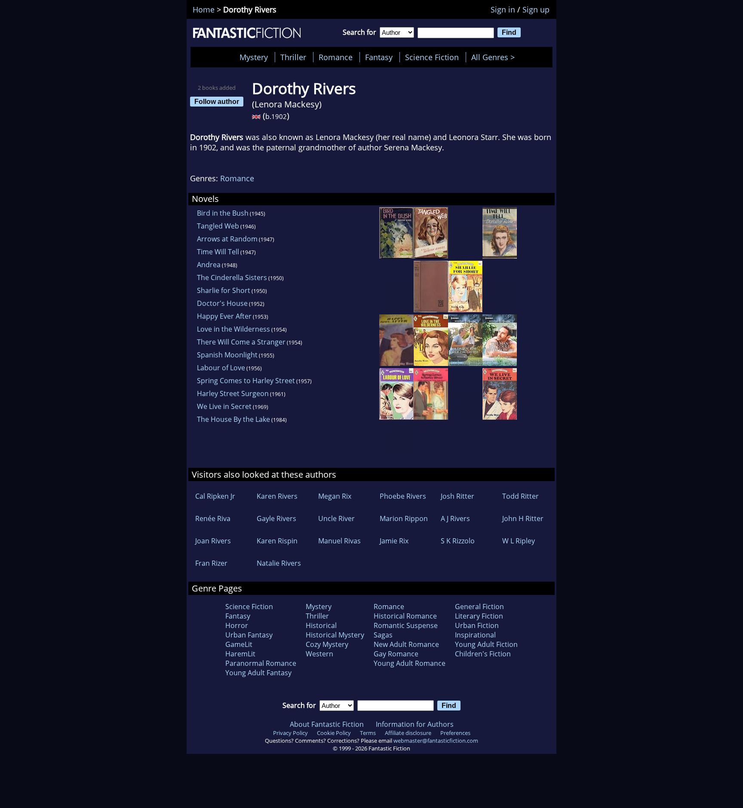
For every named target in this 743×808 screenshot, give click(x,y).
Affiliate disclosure (408, 733)
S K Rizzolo (458, 541)
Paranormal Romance (260, 663)
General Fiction (479, 606)
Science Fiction (432, 57)
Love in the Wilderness (233, 329)
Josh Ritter (457, 496)
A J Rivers (455, 518)
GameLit (238, 644)
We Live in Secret (224, 406)
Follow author (216, 101)
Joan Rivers (213, 541)
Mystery (253, 57)
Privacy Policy (290, 733)
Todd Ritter (520, 496)
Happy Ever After (224, 316)
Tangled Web (218, 226)
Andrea (209, 264)
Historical (321, 625)
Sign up (536, 9)
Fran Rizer (211, 563)
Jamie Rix (394, 541)
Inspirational (475, 635)
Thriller (293, 57)
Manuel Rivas (339, 541)
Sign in (503, 9)
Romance (336, 57)
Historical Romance (405, 616)
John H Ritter (522, 518)
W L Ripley (518, 541)
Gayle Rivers (276, 518)
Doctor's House (222, 303)
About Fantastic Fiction (327, 724)
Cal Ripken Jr (215, 496)
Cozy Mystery (327, 644)
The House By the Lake (233, 419)
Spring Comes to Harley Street (246, 380)
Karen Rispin (277, 541)
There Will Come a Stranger (241, 342)
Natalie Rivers (279, 563)
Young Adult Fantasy (258, 672)
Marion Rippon (404, 518)
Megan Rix (334, 496)
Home (204, 9)
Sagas (383, 635)
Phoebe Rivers (403, 496)
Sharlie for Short (223, 290)
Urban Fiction (477, 625)
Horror (236, 625)
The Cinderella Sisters (232, 277)
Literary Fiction (479, 616)
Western (319, 654)
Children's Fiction (483, 654)
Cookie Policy (334, 733)
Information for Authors (415, 724)
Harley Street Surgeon (233, 393)
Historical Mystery (335, 635)
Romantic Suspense (406, 625)
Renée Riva (212, 518)
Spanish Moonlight (227, 355)
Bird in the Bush (223, 213)
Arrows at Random (227, 239)
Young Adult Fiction (486, 644)
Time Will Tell (218, 251)
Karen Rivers (277, 496)
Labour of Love (221, 367)
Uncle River (336, 518)
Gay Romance (396, 654)
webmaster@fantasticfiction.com (435, 740)
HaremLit (240, 654)
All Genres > (495, 57)
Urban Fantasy (249, 635)
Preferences (455, 733)
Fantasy (379, 57)
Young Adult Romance (409, 663)
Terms (368, 733)
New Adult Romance (406, 644)
